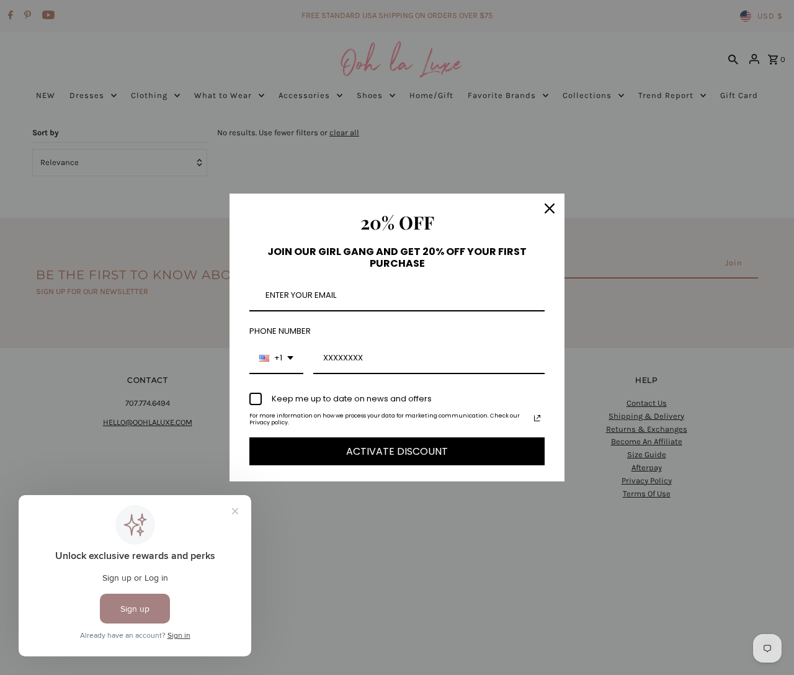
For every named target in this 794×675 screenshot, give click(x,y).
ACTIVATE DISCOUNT (397, 451)
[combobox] (276, 358)
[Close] (549, 208)
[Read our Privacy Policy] (537, 418)
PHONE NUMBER (280, 331)
